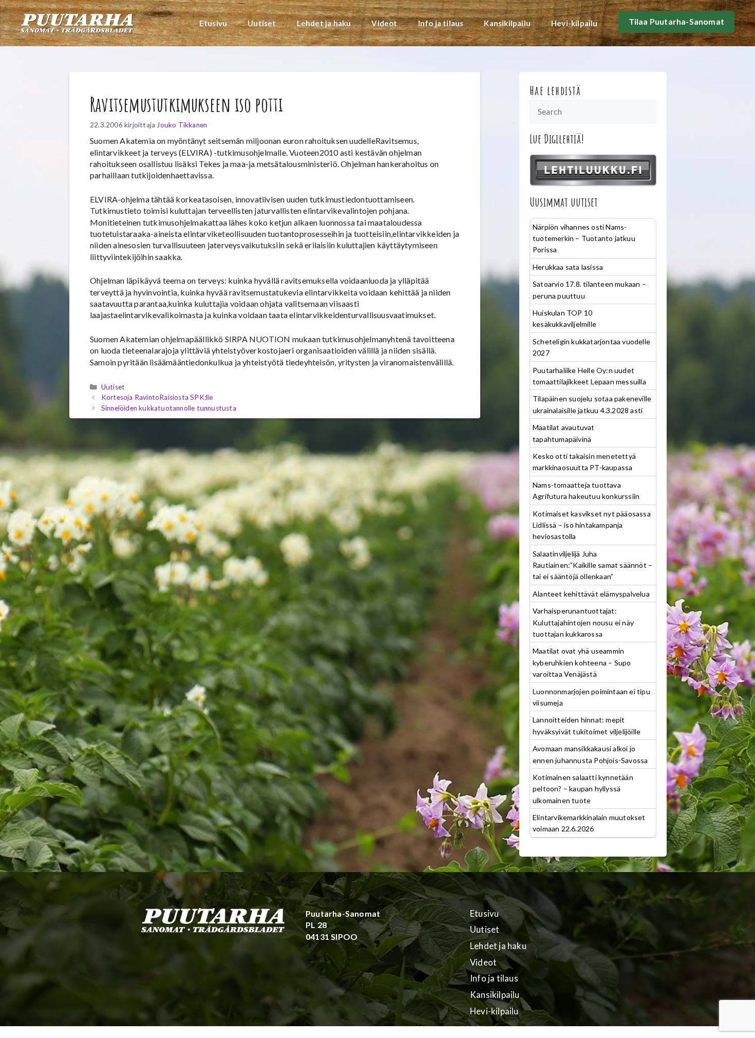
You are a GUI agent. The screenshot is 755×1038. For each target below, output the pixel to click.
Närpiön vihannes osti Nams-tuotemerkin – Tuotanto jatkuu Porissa (584, 238)
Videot (384, 23)
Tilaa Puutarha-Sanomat (676, 21)
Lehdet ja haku (324, 23)
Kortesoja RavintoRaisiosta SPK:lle (157, 397)
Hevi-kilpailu (574, 23)
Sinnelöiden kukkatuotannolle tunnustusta (168, 408)
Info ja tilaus (441, 23)
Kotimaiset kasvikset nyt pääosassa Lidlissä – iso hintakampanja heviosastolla (592, 525)
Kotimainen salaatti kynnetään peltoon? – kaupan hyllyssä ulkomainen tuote (583, 789)
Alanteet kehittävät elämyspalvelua (591, 593)
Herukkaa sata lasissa (568, 267)
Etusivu (213, 23)
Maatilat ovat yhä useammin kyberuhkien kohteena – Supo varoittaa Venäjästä (582, 662)
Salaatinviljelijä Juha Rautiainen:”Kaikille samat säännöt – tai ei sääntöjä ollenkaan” (592, 565)
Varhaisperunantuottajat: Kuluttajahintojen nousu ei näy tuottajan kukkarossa (583, 622)
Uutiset (262, 23)
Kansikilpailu (507, 23)
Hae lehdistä (555, 90)
